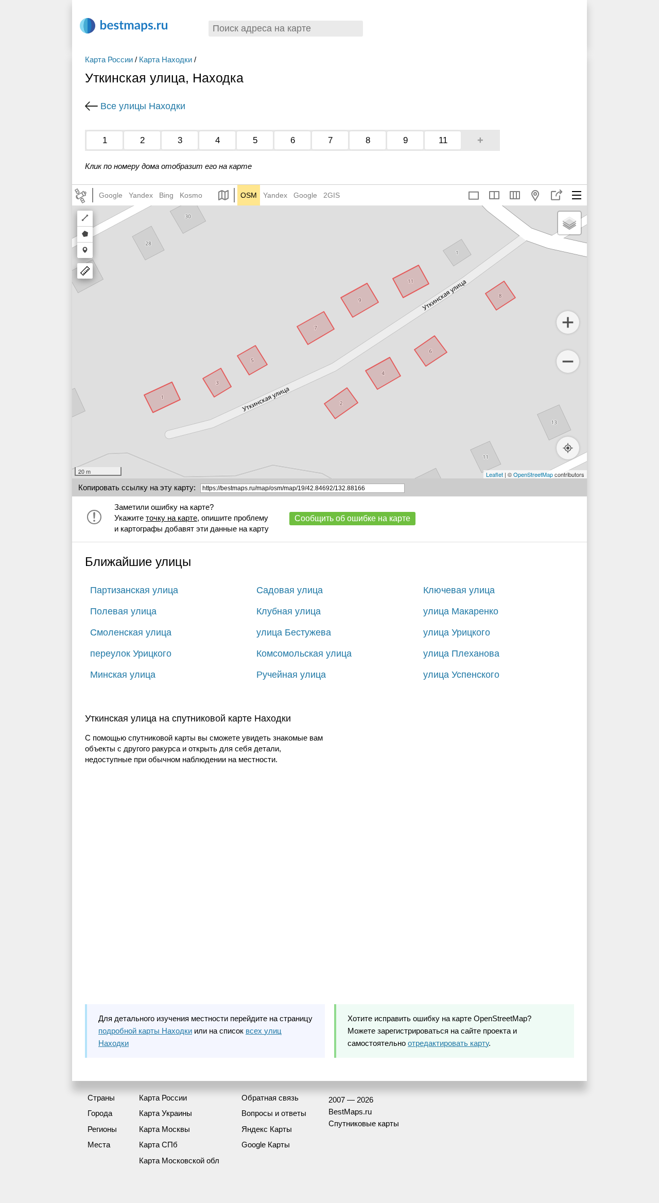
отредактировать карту (448, 1043)
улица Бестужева (293, 632)
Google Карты (265, 1144)
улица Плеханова (461, 653)
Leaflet (494, 474)
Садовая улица (289, 590)
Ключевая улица (459, 590)
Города (100, 1113)
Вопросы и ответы (273, 1113)
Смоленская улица (130, 632)
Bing (166, 195)
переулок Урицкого (130, 653)
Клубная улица (288, 611)
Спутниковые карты (363, 1123)
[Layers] (569, 223)
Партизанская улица (134, 590)
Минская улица (122, 674)
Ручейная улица (291, 674)
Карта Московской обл (179, 1160)
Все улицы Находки (142, 106)
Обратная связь (270, 1097)
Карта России (109, 59)
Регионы (102, 1129)
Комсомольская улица (304, 653)
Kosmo (191, 195)
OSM (248, 195)
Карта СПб (158, 1144)
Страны (101, 1097)
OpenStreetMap (533, 474)
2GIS (331, 195)
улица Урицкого (456, 632)
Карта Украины (165, 1113)
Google (111, 195)
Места (99, 1144)
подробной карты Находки (145, 1030)
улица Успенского (461, 674)
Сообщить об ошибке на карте (352, 518)
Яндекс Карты (266, 1129)
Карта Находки (165, 59)
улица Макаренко (460, 611)
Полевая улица (123, 611)
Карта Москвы (164, 1129)
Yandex (141, 195)
